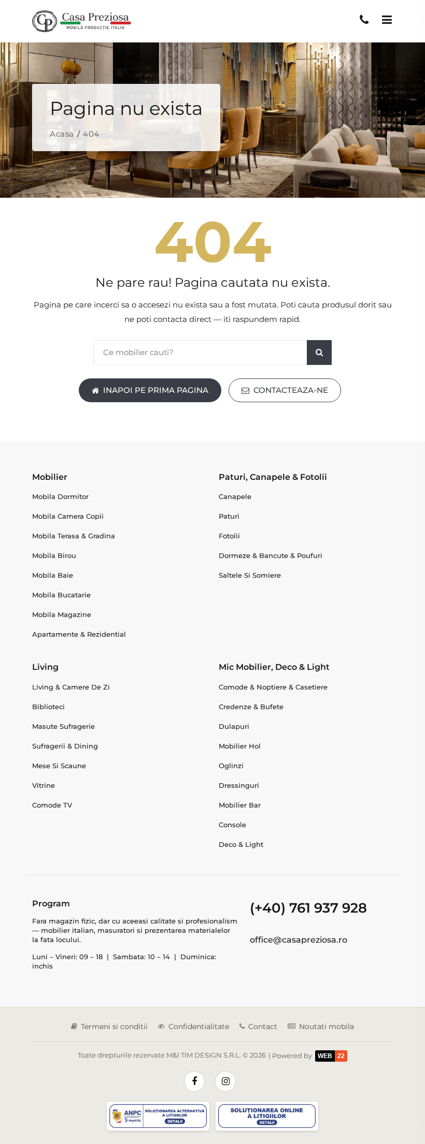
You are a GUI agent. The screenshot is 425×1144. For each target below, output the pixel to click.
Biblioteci (48, 706)
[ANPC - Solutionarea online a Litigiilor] (267, 1116)
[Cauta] (319, 352)
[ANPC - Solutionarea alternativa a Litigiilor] (158, 1116)
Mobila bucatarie (61, 595)
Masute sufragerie (63, 726)
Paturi (229, 516)
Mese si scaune (59, 765)
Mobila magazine (61, 614)
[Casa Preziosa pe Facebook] (194, 1081)
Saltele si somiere (250, 575)
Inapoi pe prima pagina (155, 390)
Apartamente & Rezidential (79, 634)
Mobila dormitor (60, 496)
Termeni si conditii (114, 1026)
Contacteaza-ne (290, 390)
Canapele (235, 496)
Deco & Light (241, 844)
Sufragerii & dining (65, 746)
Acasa (62, 134)
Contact (262, 1026)
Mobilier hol (240, 746)
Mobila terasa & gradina (73, 536)
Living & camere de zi (71, 687)
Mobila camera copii (68, 516)
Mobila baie (52, 575)
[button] (386, 19)
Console (232, 824)
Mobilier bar (240, 805)
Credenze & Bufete (251, 706)
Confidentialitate (198, 1026)
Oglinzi (231, 765)
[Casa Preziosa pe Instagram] (225, 1081)
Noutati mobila (326, 1026)
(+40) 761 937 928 (308, 908)
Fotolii (229, 536)
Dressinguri (239, 785)
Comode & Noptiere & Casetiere (273, 687)
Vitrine (43, 785)
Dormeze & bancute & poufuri (270, 555)
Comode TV (52, 805)
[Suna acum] (364, 19)
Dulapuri (234, 726)
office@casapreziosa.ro (298, 940)
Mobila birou (54, 555)
